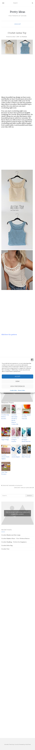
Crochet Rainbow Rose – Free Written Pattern (15, 538)
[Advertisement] (17, 77)
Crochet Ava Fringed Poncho (15, 439)
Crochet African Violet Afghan (5, 456)
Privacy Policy (21, 390)
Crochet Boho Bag (7, 545)
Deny (18, 381)
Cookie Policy (13, 390)
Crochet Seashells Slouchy (12, 485)
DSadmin (24, 36)
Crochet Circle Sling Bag (23, 487)
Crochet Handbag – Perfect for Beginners (14, 542)
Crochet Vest (5, 549)
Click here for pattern (9, 334)
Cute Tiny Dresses (4, 473)
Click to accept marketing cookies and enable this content (18, 513)
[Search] (32, 3)
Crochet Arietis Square (16, 456)
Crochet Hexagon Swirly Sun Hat (26, 439)
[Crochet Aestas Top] (17, 47)
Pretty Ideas (17, 11)
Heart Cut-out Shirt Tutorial (26, 456)
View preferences (17, 386)
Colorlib (16, 744)
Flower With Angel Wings (5, 438)
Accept (17, 376)
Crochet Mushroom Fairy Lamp (10, 535)
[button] (32, 360)
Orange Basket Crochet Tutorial (26, 416)
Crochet (17, 24)
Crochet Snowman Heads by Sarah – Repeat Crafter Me (15, 419)
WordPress (28, 744)
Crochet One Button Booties (5, 416)
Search (29, 495)
